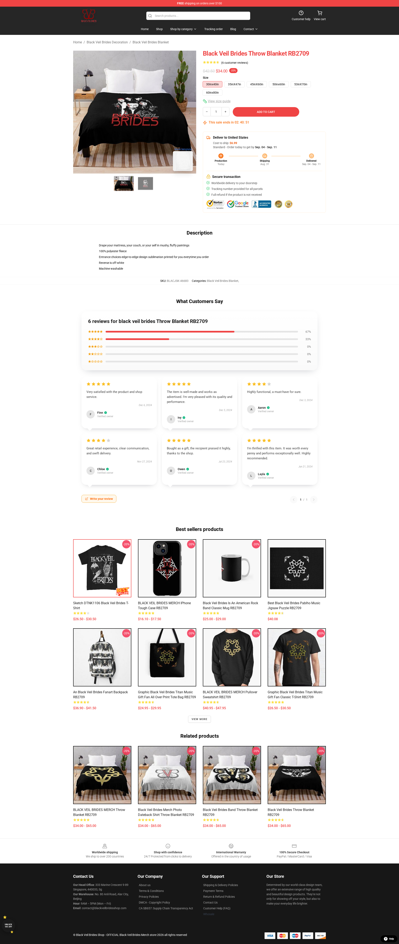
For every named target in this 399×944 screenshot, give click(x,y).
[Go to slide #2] (145, 183)
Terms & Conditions (151, 891)
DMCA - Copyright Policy (154, 902)
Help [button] (391, 938)
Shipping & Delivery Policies (220, 885)
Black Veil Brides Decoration (107, 42)
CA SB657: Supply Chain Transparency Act (166, 908)
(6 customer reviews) (234, 62)
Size (205, 77)
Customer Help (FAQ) (216, 908)
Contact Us (210, 902)
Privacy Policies (149, 896)
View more (200, 719)
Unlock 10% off (8, 925)
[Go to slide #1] (124, 183)
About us (144, 885)
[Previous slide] (79, 112)
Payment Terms (213, 891)
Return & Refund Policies (219, 896)
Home (77, 42)
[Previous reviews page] (293, 499)
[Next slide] (189, 112)
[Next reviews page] (314, 499)
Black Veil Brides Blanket (151, 42)
